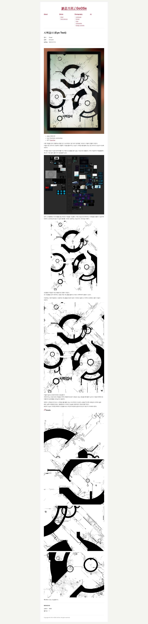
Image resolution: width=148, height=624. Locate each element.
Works (61, 14)
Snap (77, 21)
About (46, 14)
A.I (91, 14)
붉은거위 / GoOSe (74, 8)
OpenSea (52, 140)
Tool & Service (64, 19)
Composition (79, 23)
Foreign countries (80, 25)
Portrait (77, 19)
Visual (61, 17)
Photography (78, 14)
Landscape (78, 17)
